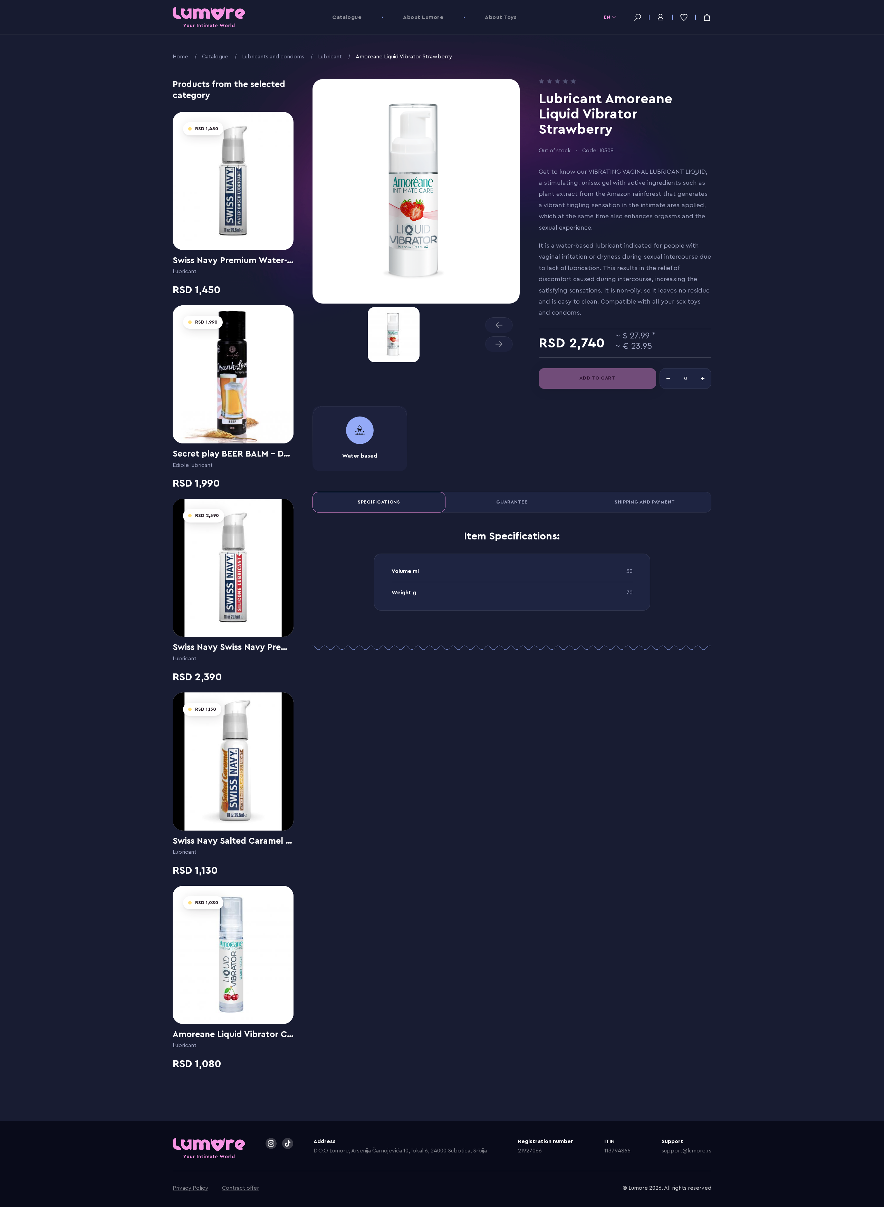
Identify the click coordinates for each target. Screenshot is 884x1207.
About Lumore (423, 17)
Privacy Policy (190, 1188)
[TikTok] (287, 1143)
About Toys (501, 17)
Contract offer (240, 1188)
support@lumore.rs (686, 1150)
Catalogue (347, 17)
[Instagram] (271, 1143)
